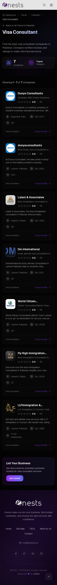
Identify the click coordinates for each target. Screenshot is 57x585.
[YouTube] (33, 554)
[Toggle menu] (51, 5)
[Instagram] (41, 554)
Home (8, 528)
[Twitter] (24, 554)
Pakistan (36, 15)
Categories (10, 15)
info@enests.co (30, 542)
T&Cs (32, 528)
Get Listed (14, 478)
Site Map (20, 528)
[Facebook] (16, 554)
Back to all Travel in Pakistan (20, 25)
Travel (24, 15)
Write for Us (45, 528)
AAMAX (36, 574)
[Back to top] (48, 576)
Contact (29, 533)
